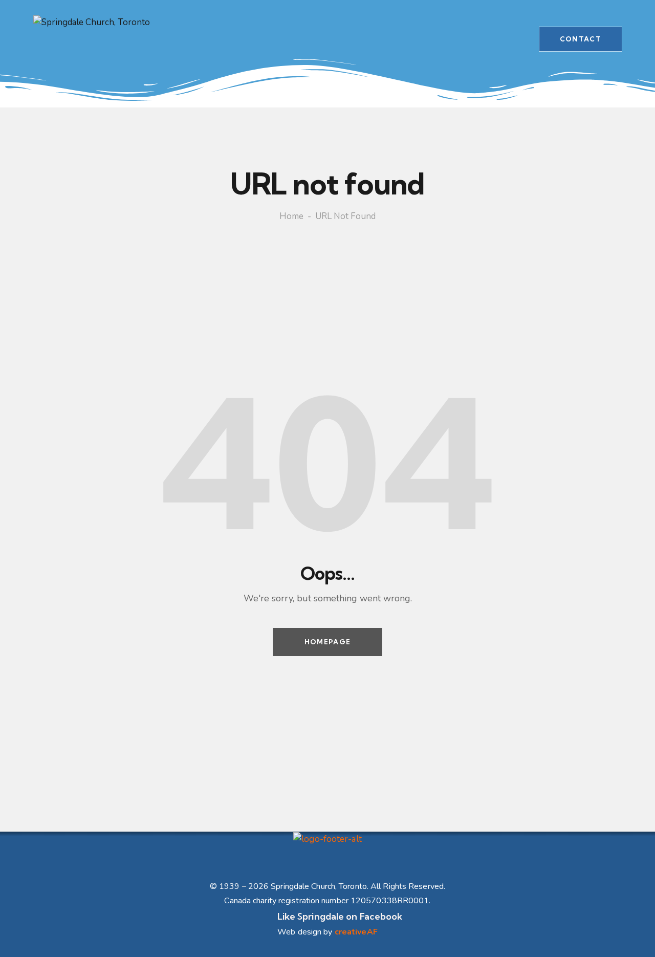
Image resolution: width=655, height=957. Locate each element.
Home (291, 216)
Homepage (327, 642)
